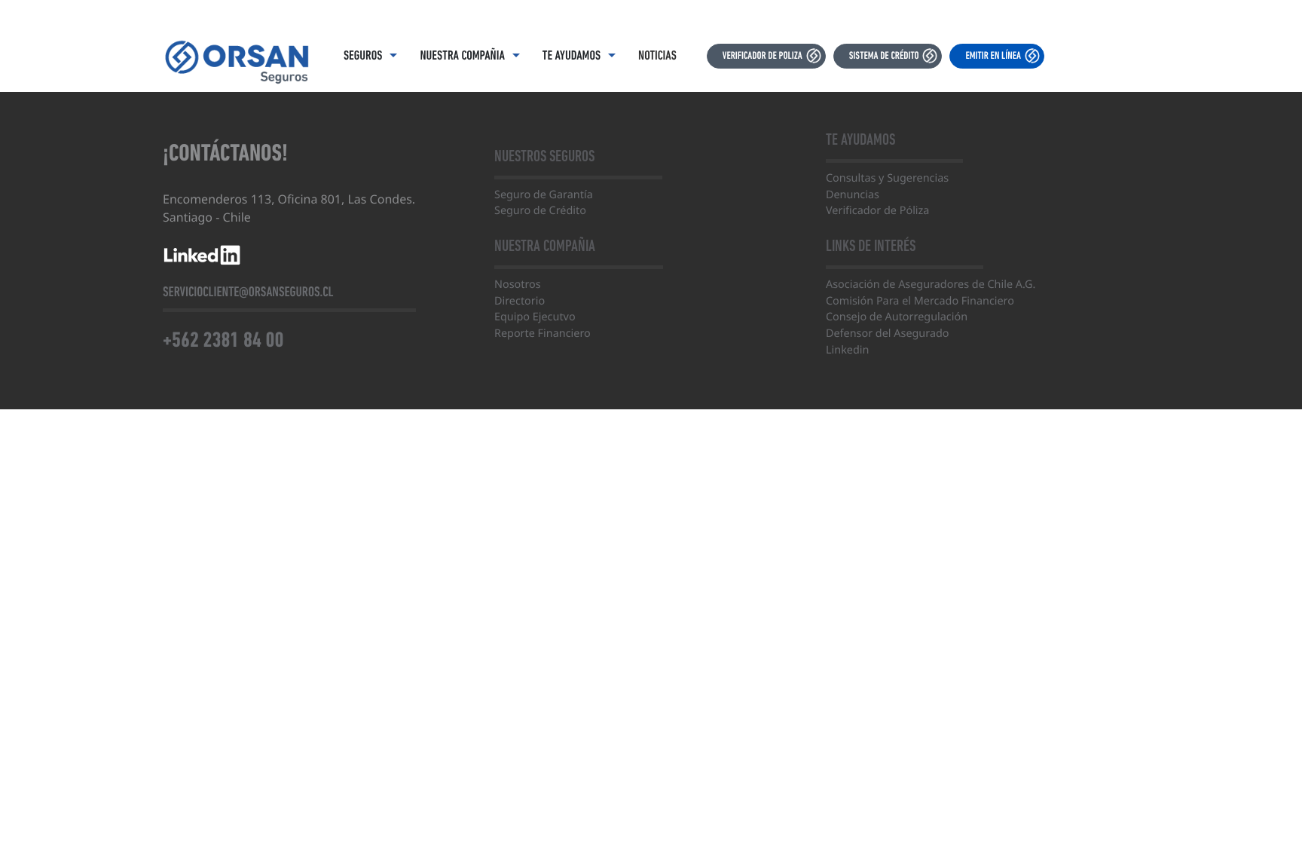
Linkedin (847, 350)
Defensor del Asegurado (887, 333)
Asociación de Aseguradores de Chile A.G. (930, 284)
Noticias (657, 56)
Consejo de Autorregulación (896, 317)
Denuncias (852, 195)
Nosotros (517, 284)
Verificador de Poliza (762, 56)
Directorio (519, 301)
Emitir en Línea (993, 56)
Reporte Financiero (542, 333)
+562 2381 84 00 (223, 340)
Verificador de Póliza (877, 211)
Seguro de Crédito (540, 211)
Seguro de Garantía (543, 195)
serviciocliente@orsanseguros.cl (248, 291)
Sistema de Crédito (884, 56)
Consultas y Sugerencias (887, 178)
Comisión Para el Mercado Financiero (920, 301)
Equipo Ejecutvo (535, 317)
